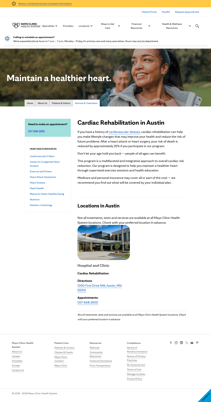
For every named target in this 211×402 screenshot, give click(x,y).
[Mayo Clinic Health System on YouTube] (191, 343)
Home (30, 103)
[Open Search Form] (197, 26)
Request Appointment (187, 11)
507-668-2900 (36, 131)
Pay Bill (166, 11)
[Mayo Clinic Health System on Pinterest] (197, 343)
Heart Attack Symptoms (43, 177)
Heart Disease (37, 182)
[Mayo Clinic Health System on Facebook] (171, 343)
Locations (84, 25)
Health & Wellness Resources (172, 25)
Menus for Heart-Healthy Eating (47, 193)
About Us (42, 103)
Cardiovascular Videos (42, 156)
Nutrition (35, 199)
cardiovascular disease (124, 132)
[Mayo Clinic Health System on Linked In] (181, 343)
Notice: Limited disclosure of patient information (45, 3)
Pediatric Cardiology (41, 205)
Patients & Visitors (61, 103)
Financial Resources (136, 25)
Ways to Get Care (107, 25)
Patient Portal (149, 11)
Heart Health (37, 188)
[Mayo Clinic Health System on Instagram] (176, 343)
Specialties (48, 25)
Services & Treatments (86, 103)
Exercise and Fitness (41, 171)
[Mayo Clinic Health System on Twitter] (187, 343)
